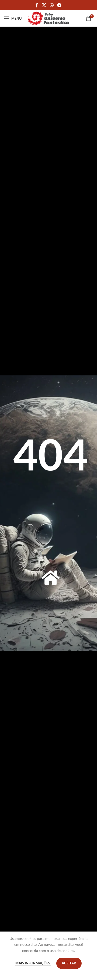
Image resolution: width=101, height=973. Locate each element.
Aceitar (69, 963)
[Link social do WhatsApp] (51, 5)
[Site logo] (48, 18)
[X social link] (44, 5)
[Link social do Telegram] (59, 5)
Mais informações (33, 963)
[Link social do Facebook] (37, 5)
